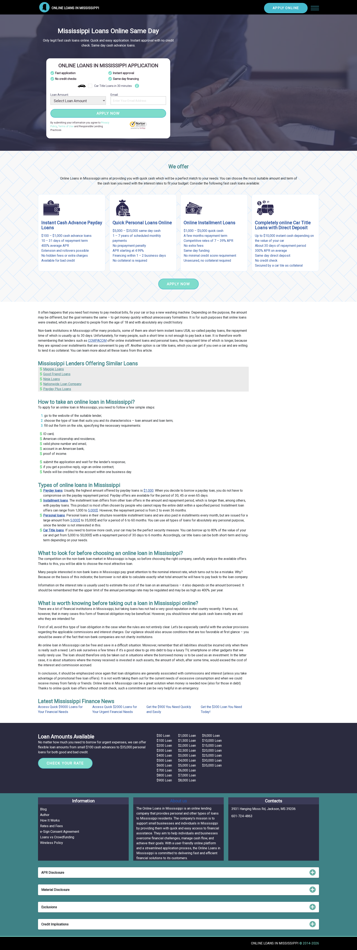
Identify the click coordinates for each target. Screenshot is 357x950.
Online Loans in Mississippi (275, 943)
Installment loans (55, 500)
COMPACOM (97, 341)
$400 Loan (164, 755)
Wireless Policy (51, 843)
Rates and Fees (51, 826)
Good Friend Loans (56, 374)
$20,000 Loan (212, 750)
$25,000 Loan (212, 755)
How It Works (50, 820)
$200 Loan (164, 746)
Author (44, 815)
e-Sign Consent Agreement (59, 832)
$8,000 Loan (187, 780)
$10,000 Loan (212, 741)
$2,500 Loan (187, 750)
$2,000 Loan (187, 746)
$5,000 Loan (187, 765)
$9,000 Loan (211, 736)
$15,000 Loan (212, 746)
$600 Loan (164, 765)
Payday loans (53, 490)
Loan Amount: (59, 94)
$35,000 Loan (212, 765)
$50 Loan (163, 736)
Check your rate (65, 763)
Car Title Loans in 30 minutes (113, 85)
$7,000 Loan (187, 775)
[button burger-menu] (315, 8)
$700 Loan (164, 770)
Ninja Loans (51, 379)
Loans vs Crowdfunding (57, 837)
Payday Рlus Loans (57, 389)
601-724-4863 (241, 816)
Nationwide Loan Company (62, 384)
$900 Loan (164, 780)
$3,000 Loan (187, 755)
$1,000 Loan (187, 736)
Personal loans (54, 515)
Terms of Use (66, 126)
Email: (114, 94)
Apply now (108, 113)
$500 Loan (164, 760)
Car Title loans (53, 530)
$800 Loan (164, 775)
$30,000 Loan (212, 760)
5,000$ (93, 510)
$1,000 (149, 490)
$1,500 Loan (187, 741)
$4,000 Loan (187, 760)
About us (178, 800)
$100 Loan (164, 741)
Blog (43, 809)
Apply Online (286, 8)
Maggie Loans (53, 369)
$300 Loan (164, 750)
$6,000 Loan (187, 770)
